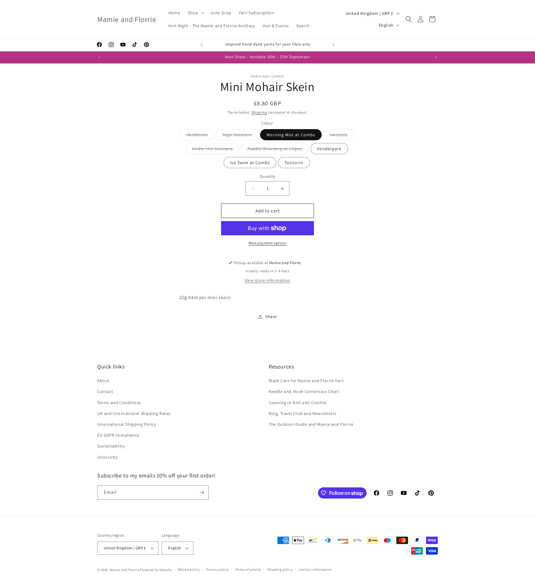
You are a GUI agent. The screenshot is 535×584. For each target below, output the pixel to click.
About (103, 380)
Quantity (267, 176)
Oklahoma (200, 136)
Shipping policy (280, 569)
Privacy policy (217, 569)
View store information (267, 280)
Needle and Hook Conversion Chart (304, 391)
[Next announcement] (333, 44)
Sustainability (110, 446)
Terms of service (248, 569)
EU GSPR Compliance (118, 435)
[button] (195, 12)
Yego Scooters (240, 136)
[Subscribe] (201, 492)
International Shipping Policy (126, 424)
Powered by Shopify (156, 570)
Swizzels (342, 136)
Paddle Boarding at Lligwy (278, 150)
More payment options (268, 243)
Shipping (259, 112)
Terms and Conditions (119, 402)
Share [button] (271, 316)
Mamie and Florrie (125, 570)
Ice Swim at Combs (250, 162)
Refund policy (189, 569)
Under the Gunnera (215, 150)
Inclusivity (107, 457)
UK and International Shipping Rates (134, 413)
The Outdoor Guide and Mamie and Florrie (311, 424)
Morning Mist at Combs (291, 134)
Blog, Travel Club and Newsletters (303, 413)
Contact (105, 391)
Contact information (315, 569)
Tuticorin (294, 162)
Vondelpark (329, 148)
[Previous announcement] (201, 44)
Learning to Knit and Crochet (298, 402)
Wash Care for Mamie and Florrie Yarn (306, 380)
